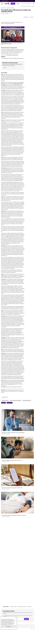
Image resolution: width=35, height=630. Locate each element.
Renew (18, 3)
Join (13, 3)
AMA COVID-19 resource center (12, 54)
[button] (17, 1)
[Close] (16, 618)
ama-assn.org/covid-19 (11, 383)
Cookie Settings (8, 626)
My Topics (28, 6)
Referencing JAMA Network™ (27, 400)
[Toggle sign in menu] (33, 3)
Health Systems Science (22, 606)
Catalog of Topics (9, 402)
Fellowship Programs (13, 606)
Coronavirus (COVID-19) (5, 400)
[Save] (31, 629)
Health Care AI (29, 606)
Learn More (5, 67)
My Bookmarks (33, 6)
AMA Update (26, 17)
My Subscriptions (23, 6)
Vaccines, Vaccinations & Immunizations (15, 400)
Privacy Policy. (11, 624)
